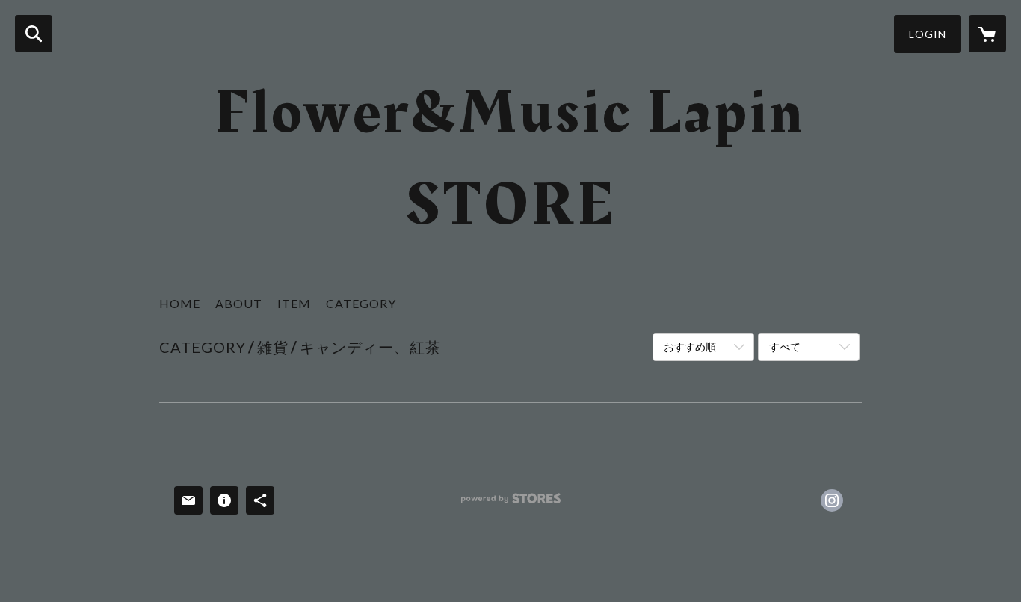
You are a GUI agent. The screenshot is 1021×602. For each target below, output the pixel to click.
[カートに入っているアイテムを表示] (987, 33)
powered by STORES (511, 503)
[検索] (33, 33)
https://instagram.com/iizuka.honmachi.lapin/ (832, 500)
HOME (179, 303)
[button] (927, 34)
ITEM (294, 303)
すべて (785, 346)
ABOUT (238, 303)
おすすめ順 (690, 346)
